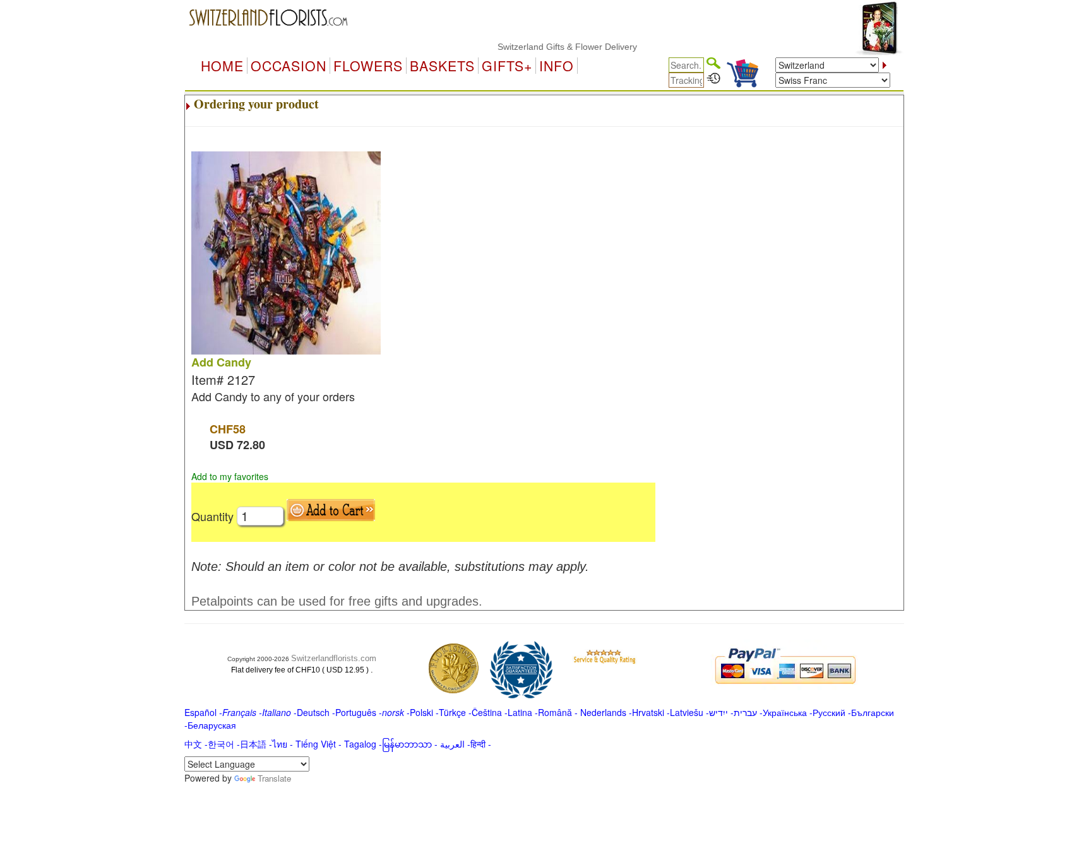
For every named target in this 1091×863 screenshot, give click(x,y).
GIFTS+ (507, 65)
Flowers (368, 65)
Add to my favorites (229, 476)
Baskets (442, 65)
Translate (274, 778)
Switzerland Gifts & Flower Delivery (553, 47)
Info (556, 65)
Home (222, 65)
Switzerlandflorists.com (333, 658)
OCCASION (288, 65)
